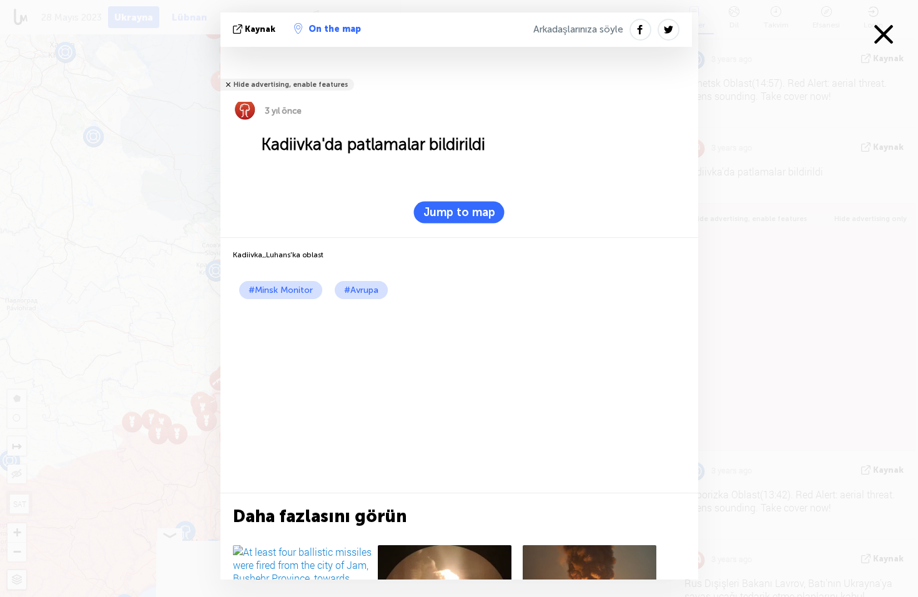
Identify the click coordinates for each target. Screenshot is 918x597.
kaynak (260, 29)
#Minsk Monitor (281, 290)
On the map (334, 29)
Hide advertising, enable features (291, 85)
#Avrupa (361, 290)
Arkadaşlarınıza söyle (578, 29)
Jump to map (459, 212)
